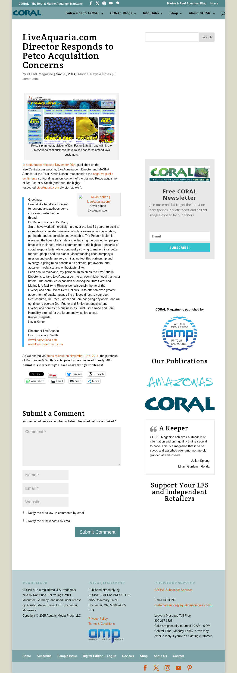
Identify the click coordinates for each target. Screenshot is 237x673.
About (200, 13)
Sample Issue (67, 656)
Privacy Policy (98, 618)
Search (207, 37)
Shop (174, 13)
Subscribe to (83, 13)
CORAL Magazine (40, 74)
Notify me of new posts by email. (50, 521)
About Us (160, 656)
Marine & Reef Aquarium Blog (186, 3)
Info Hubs (151, 13)
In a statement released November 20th (48, 165)
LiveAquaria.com (48, 187)
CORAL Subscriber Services (173, 590)
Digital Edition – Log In (99, 656)
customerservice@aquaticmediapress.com (183, 605)
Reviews (128, 656)
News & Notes (100, 74)
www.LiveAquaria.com (43, 340)
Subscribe (44, 656)
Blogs (121, 13)
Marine (83, 74)
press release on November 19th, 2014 (72, 356)
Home (214, 3)
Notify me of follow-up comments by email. (56, 513)
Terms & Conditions (101, 623)
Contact (178, 656)
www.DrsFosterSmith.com (45, 344)
